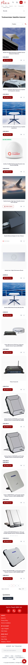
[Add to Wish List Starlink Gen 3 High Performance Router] (21, 278)
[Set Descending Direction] (25, 24)
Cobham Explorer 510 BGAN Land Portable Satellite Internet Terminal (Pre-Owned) (14, 457)
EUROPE (11, 657)
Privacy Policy (4, 620)
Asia (15, 6)
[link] (9, 585)
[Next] (18, 585)
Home (2, 6)
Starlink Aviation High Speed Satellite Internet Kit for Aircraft (14, 202)
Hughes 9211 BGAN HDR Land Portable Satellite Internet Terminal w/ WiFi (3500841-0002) (14, 571)
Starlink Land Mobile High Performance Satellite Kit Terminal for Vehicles (14, 90)
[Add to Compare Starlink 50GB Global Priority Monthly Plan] (24, 315)
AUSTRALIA (18, 656)
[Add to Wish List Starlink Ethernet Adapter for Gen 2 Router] (21, 241)
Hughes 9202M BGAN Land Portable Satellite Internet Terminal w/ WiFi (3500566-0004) (14, 495)
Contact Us (3, 636)
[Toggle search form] (13, 2)
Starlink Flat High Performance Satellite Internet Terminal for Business (14, 53)
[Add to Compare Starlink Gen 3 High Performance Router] (24, 278)
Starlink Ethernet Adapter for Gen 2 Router (14, 235)
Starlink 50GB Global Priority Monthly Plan (14, 307)
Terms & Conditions (6, 623)
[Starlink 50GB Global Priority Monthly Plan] (14, 294)
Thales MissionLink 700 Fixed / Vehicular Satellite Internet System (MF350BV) (14, 345)
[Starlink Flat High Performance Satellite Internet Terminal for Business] (14, 39)
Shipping (3, 641)
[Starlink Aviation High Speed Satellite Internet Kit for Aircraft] (14, 187)
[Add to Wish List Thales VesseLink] (21, 389)
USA (14, 659)
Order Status (4, 631)
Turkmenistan (21, 6)
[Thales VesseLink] (14, 368)
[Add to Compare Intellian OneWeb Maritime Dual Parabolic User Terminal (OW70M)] (24, 171)
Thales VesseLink (14, 381)
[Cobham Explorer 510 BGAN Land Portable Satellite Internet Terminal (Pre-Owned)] (14, 442)
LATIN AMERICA (19, 657)
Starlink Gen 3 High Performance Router (14, 270)
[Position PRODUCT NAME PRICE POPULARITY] (17, 24)
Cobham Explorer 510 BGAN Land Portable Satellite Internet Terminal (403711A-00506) (14, 419)
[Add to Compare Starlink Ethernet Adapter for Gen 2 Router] (24, 241)
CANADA (4, 657)
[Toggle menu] (25, 2)
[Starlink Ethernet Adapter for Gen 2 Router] (14, 222)
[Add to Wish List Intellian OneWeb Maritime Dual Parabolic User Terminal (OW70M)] (21, 171)
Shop (6, 6)
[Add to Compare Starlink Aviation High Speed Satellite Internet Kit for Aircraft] (24, 206)
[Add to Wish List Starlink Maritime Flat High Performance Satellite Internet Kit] (21, 134)
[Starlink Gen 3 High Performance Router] (14, 257)
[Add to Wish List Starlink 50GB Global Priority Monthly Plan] (21, 315)
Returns (9, 641)
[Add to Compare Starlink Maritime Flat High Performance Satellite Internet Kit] (24, 134)
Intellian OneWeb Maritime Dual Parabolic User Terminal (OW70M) (14, 164)
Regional (11, 6)
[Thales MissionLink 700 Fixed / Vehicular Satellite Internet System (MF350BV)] (14, 331)
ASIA (12, 656)
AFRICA (7, 656)
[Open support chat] (24, 661)
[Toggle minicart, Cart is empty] (21, 2)
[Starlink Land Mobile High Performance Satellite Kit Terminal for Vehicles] (14, 76)
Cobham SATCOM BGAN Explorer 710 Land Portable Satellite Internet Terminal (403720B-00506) (14, 532)
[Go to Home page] (5, 2)
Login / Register (5, 628)
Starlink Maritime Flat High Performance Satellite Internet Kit (14, 127)
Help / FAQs (4, 639)
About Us (3, 618)
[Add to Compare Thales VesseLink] (24, 389)
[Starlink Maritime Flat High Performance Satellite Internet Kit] (14, 113)
